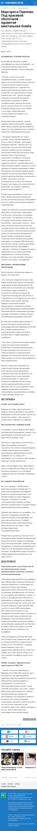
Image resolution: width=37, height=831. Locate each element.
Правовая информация (8, 786)
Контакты (10, 784)
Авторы (17, 784)
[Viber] (32, 719)
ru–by (11, 741)
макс (28, 741)
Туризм (27, 777)
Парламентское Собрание (9, 8)
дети (3, 724)
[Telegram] (29, 719)
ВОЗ (14, 724)
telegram (29, 736)
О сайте (3, 784)
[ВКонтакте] (24, 719)
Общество (4, 777)
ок (29, 732)
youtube (11, 736)
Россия (9, 724)
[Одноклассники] (27, 719)
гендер (19, 724)
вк (11, 732)
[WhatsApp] (35, 719)
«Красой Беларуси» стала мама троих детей (11, 768)
